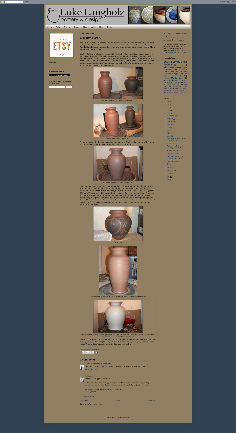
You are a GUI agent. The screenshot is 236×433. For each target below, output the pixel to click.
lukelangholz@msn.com (178, 52)
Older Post (151, 400)
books (181, 92)
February (170, 170)
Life (185, 74)
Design (110, 27)
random (182, 90)
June (169, 130)
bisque (184, 80)
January (170, 173)
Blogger (127, 417)
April (169, 136)
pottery (92, 349)
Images (166, 78)
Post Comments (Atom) (96, 404)
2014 (168, 105)
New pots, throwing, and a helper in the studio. (175, 157)
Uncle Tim (181, 88)
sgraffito (167, 64)
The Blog (170, 84)
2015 (168, 102)
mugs (185, 82)
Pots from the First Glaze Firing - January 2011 (175, 147)
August (169, 124)
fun (176, 90)
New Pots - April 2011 (174, 154)
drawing (173, 88)
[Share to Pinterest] (92, 352)
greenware (167, 80)
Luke (87, 376)
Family (178, 84)
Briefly (169, 143)
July (168, 127)
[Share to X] (88, 352)
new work (183, 71)
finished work (168, 67)
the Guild (179, 78)
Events (170, 76)
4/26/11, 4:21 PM (90, 392)
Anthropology (167, 90)
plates (180, 76)
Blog (85, 27)
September (171, 122)
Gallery (67, 27)
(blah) (169, 164)
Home (118, 400)
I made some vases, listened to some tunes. (176, 139)
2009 (168, 180)
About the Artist (53, 27)
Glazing (171, 71)
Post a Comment (88, 396)
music (180, 65)
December (171, 116)
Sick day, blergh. (172, 151)
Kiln (176, 80)
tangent (177, 82)
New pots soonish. (173, 161)
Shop (101, 27)
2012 (168, 110)
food (170, 92)
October (170, 119)
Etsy (164, 92)
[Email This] (83, 352)
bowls (166, 62)
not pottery (182, 67)
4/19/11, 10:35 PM (91, 369)
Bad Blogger (173, 74)
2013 (168, 107)
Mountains (183, 69)
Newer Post (84, 400)
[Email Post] (97, 352)
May (169, 133)
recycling (175, 86)
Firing (170, 69)
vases (97, 349)
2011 (168, 113)
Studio (169, 82)
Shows (76, 27)
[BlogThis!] (85, 352)
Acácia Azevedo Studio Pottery (96, 364)
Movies (176, 92)
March (169, 168)
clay (88, 349)
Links (93, 27)
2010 (168, 177)
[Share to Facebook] (90, 352)
